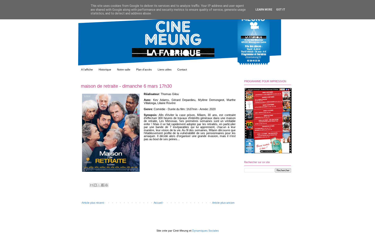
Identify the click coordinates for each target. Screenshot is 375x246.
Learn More (263, 9)
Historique (105, 69)
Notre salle (123, 69)
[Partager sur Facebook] (103, 185)
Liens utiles (164, 69)
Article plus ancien (223, 202)
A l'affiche (87, 69)
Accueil (158, 202)
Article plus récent (93, 202)
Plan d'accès (144, 69)
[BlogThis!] (95, 185)
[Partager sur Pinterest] (106, 185)
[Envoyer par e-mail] (92, 185)
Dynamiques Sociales (205, 230)
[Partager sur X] (99, 185)
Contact (182, 69)
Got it (280, 9)
